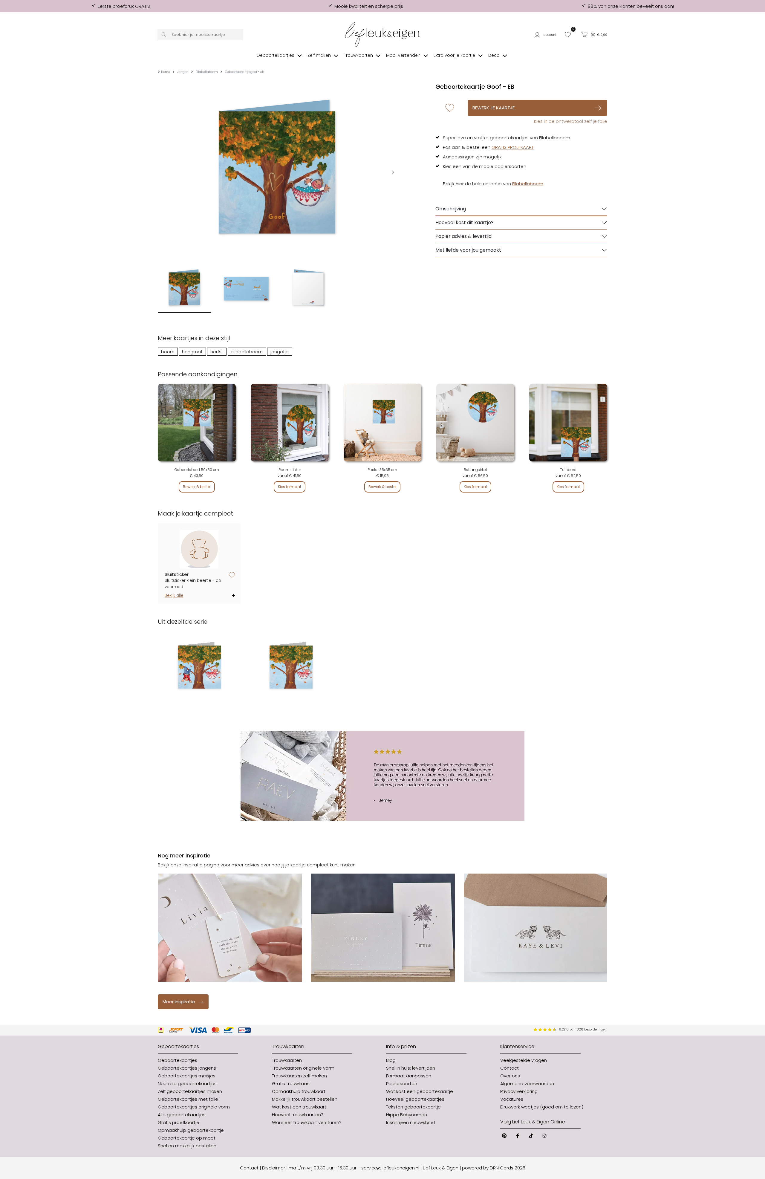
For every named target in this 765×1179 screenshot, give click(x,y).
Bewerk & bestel (197, 486)
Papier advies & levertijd (463, 236)
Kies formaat (289, 486)
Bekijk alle (174, 595)
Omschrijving (450, 208)
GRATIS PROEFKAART (513, 147)
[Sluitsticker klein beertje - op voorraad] (199, 549)
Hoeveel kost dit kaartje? (464, 222)
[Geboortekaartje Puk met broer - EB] (199, 667)
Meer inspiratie (179, 1001)
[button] (546, 35)
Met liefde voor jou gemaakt (468, 250)
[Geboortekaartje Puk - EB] (291, 667)
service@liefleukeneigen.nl (390, 1168)
